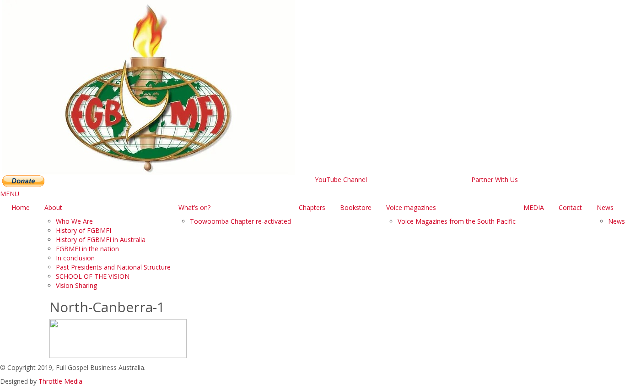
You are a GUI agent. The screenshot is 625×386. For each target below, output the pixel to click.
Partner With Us (494, 179)
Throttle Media (60, 381)
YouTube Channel (341, 179)
